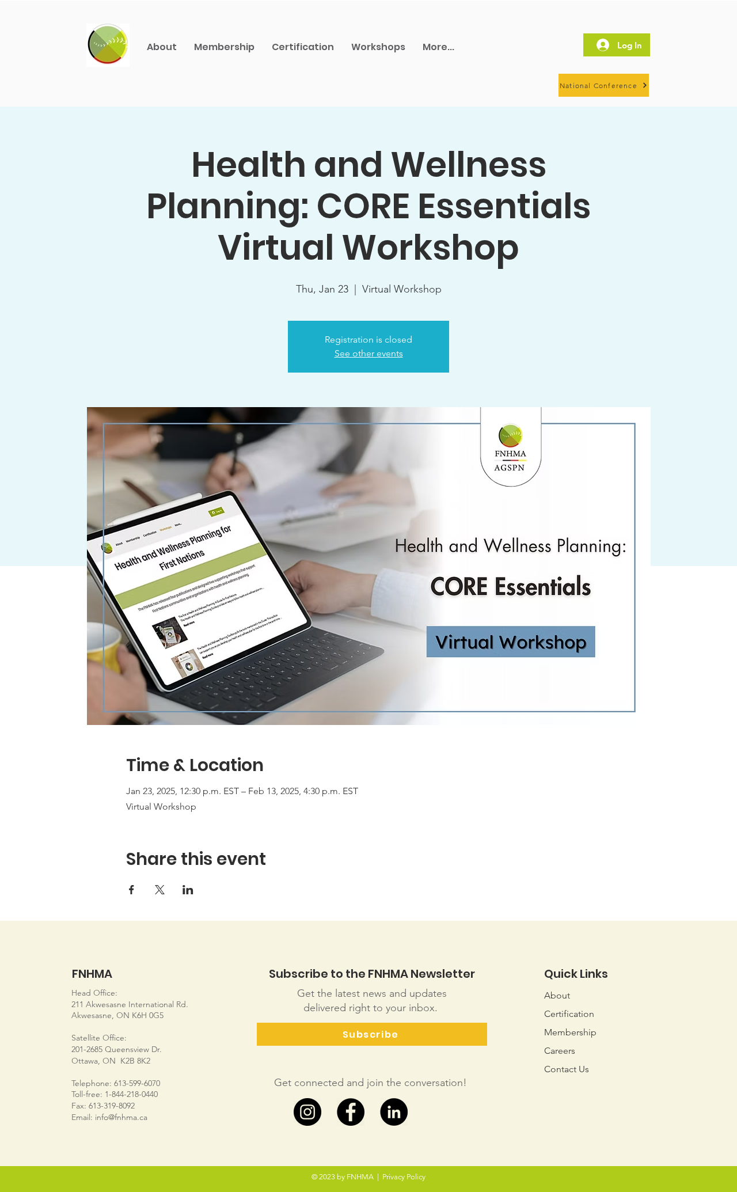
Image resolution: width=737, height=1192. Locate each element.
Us (566, 1069)
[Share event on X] (159, 889)
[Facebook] (350, 1112)
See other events (369, 353)
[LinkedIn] (394, 1112)
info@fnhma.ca (121, 1117)
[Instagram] (307, 1112)
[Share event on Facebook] (131, 889)
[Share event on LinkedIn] (188, 889)
